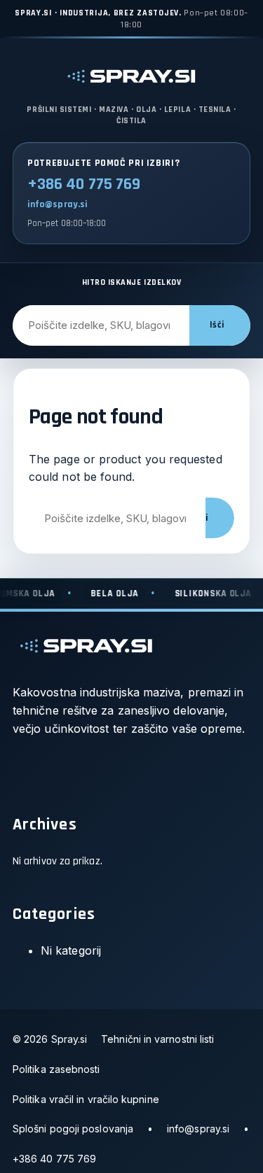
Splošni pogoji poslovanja (73, 1129)
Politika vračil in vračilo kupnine (86, 1099)
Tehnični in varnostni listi (157, 1039)
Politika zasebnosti (56, 1069)
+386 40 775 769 (83, 184)
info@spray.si (57, 204)
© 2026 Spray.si (50, 1039)
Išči (217, 325)
